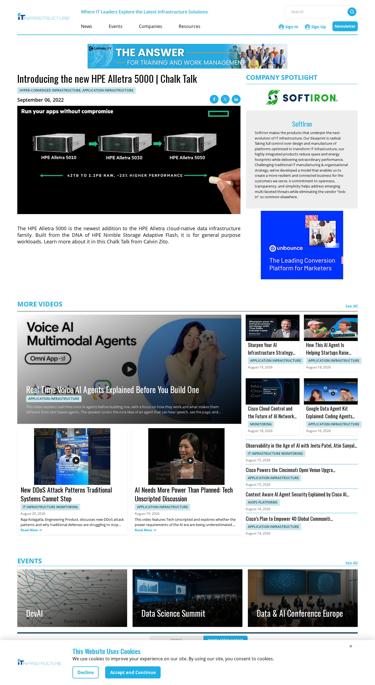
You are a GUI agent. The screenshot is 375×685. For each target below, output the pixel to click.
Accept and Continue (133, 672)
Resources (189, 26)
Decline (85, 672)
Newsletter (345, 26)
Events (115, 26)
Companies (150, 26)
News (86, 26)
